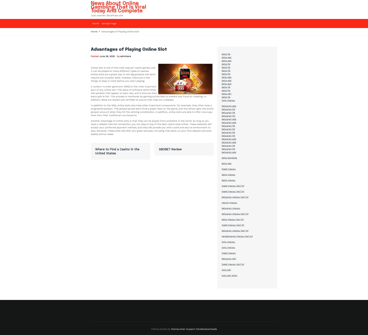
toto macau (228, 100)
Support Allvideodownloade (201, 329)
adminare (125, 56)
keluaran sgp (229, 106)
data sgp (226, 57)
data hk (226, 54)
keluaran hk (228, 109)
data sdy (226, 93)
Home (95, 23)
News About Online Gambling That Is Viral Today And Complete (118, 7)
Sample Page (109, 23)
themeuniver (178, 329)
